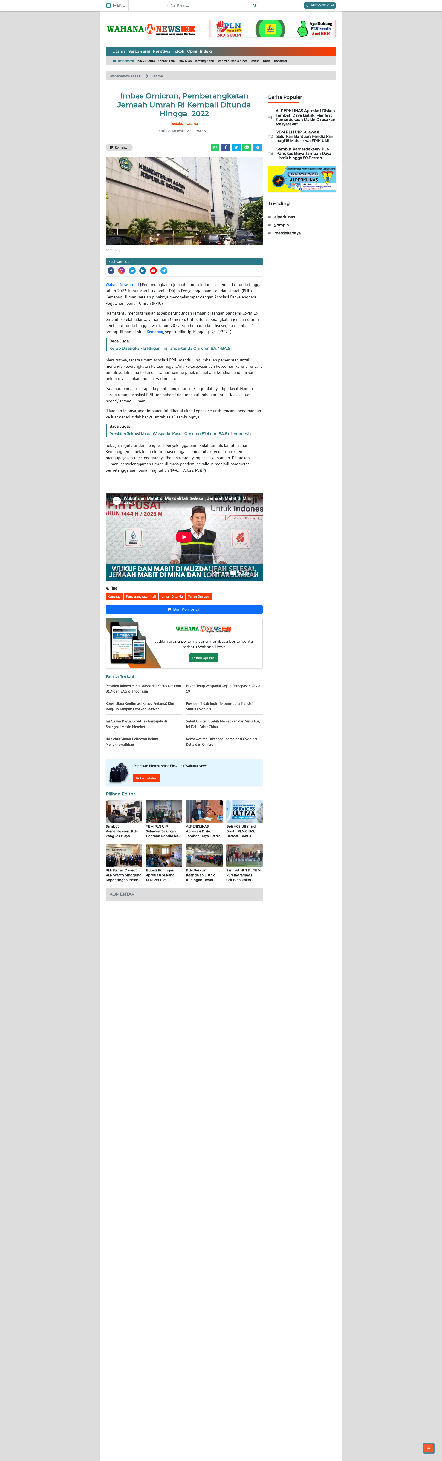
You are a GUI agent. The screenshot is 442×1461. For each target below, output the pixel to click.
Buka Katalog (146, 778)
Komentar (122, 147)
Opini (192, 51)
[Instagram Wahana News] (121, 270)
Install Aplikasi (203, 658)
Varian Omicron (199, 596)
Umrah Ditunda (172, 596)
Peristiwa (161, 51)
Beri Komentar (187, 609)
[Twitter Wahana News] (132, 270)
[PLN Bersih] (272, 28)
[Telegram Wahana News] (163, 270)
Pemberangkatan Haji (141, 596)
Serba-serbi (139, 51)
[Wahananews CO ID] (152, 29)
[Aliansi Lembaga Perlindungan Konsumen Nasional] (302, 178)
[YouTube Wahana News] (153, 270)
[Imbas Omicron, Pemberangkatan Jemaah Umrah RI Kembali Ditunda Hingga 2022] (184, 200)
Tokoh (178, 51)
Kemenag (155, 331)
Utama (119, 51)
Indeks (206, 51)
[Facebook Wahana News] (111, 270)
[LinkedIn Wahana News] (142, 270)
